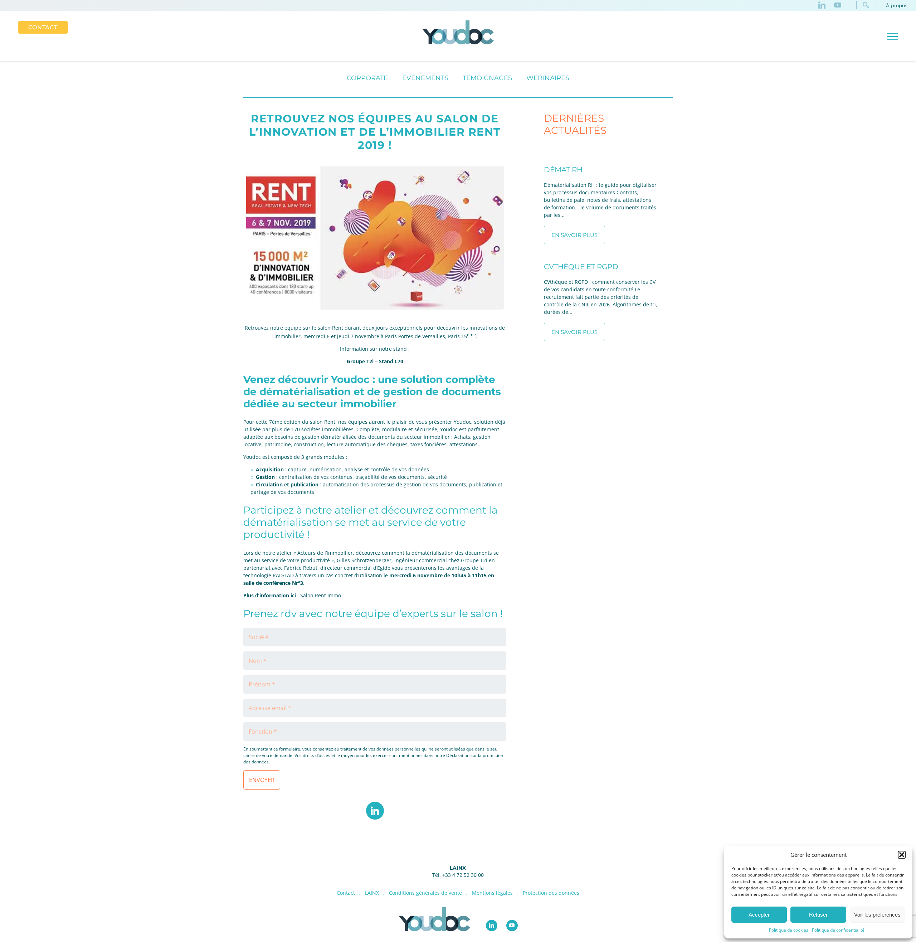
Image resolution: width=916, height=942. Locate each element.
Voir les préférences (877, 915)
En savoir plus (574, 235)
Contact (43, 27)
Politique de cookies (788, 930)
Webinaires (547, 78)
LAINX (458, 868)
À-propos (896, 5)
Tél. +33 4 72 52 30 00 (458, 874)
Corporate (367, 78)
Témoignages (487, 78)
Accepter (759, 915)
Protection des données (551, 892)
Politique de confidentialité (838, 930)
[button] (901, 854)
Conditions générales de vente (425, 892)
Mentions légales (492, 892)
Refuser (818, 915)
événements (425, 78)
